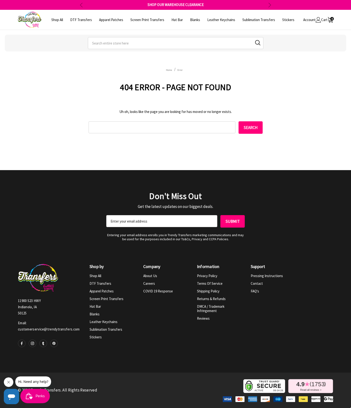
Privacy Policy (207, 276)
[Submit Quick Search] (257, 42)
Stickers (96, 337)
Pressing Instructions (267, 276)
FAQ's (255, 291)
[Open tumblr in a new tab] (43, 343)
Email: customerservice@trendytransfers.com (49, 326)
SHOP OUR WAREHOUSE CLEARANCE (176, 5)
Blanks (95, 314)
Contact (257, 283)
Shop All (95, 276)
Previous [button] (81, 4)
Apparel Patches (102, 291)
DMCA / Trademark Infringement (210, 308)
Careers (149, 283)
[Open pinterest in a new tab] (54, 343)
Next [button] (269, 4)
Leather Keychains (103, 321)
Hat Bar (95, 306)
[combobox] (175, 43)
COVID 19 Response (158, 291)
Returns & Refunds (211, 298)
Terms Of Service (210, 283)
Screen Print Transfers (106, 298)
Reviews (203, 318)
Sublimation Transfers (106, 329)
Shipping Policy (208, 291)
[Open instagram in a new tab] (32, 343)
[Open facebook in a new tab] (22, 343)
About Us (150, 276)
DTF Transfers (100, 283)
